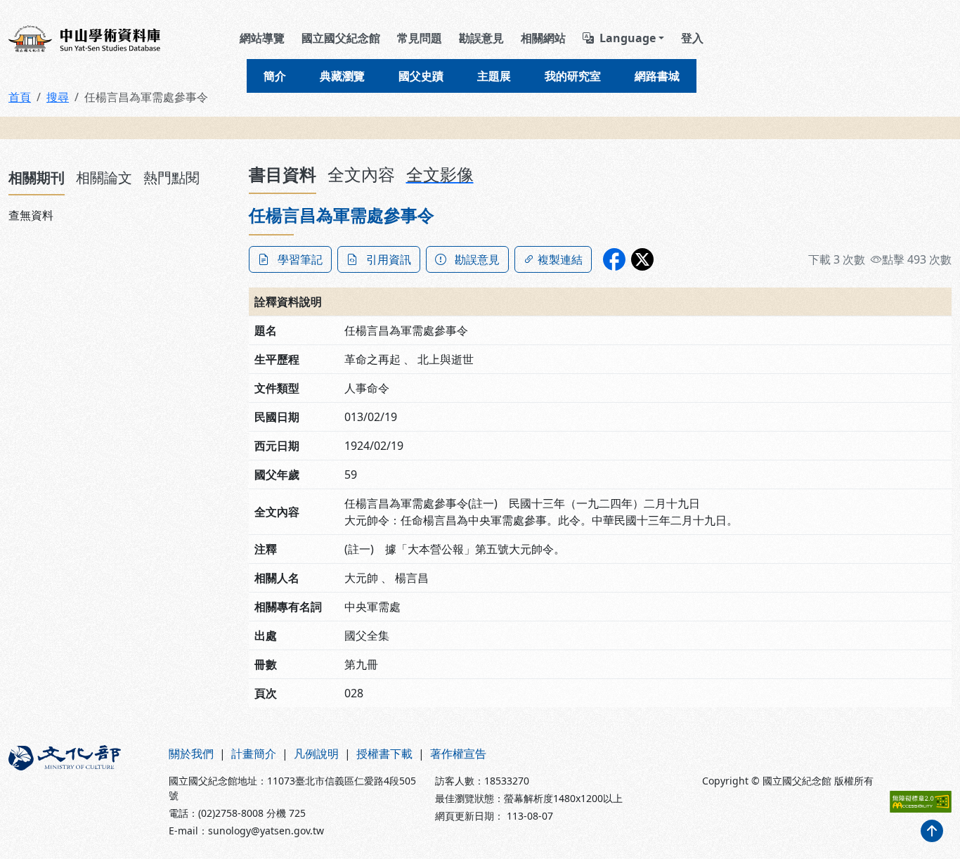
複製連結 (560, 259)
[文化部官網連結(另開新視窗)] (80, 791)
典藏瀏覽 (342, 76)
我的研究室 (573, 76)
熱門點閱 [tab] (171, 177)
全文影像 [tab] (440, 174)
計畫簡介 (253, 753)
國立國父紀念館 (340, 38)
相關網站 (543, 38)
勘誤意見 (481, 38)
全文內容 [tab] (361, 174)
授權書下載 (384, 753)
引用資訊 (388, 259)
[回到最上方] (932, 831)
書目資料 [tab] (282, 174)
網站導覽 (262, 38)
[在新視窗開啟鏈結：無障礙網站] (921, 802)
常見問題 (419, 38)
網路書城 (657, 76)
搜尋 (57, 97)
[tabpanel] (120, 215)
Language (627, 38)
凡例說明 (316, 753)
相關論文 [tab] (104, 177)
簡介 (275, 76)
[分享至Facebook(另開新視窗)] (614, 259)
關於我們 (191, 753)
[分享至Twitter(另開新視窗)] (642, 259)
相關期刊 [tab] (36, 177)
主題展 (494, 76)
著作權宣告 (458, 753)
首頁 (19, 97)
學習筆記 (300, 259)
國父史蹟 (420, 76)
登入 (692, 38)
